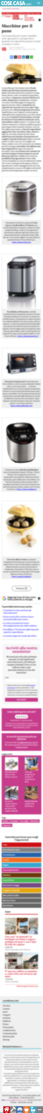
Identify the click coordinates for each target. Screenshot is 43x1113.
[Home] (16, 3)
